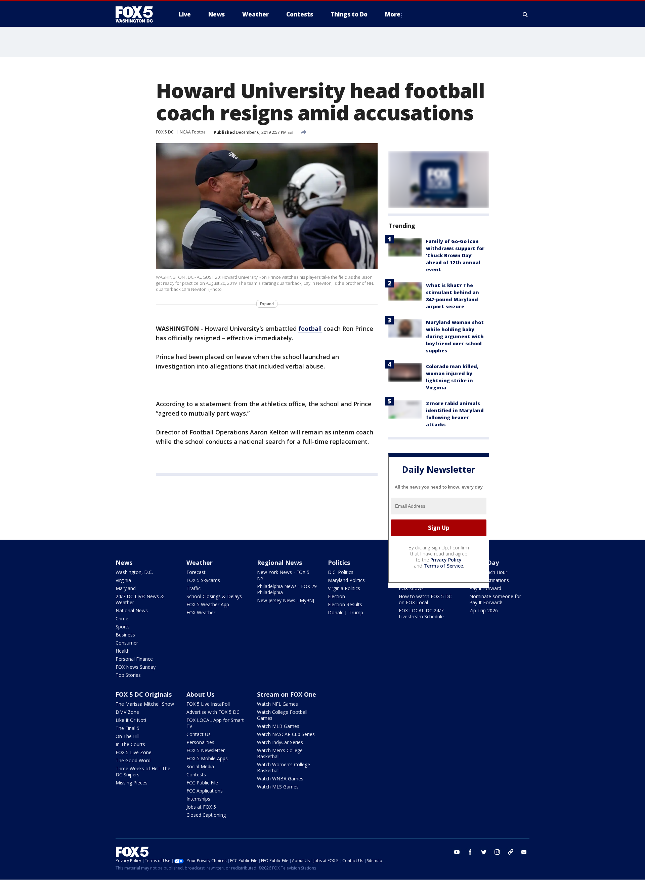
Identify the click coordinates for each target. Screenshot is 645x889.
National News (132, 610)
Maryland (126, 588)
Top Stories (128, 675)
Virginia (123, 580)
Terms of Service (443, 566)
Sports (123, 626)
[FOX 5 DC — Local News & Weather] (138, 14)
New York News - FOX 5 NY (283, 575)
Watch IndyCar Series (280, 742)
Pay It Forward (485, 588)
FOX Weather (200, 612)
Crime (122, 618)
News (124, 562)
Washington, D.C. (134, 572)
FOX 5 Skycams (203, 580)
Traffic (193, 588)
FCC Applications (204, 790)
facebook (470, 852)
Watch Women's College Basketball (283, 767)
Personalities (200, 742)
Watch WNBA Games (280, 778)
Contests (196, 774)
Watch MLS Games (278, 786)
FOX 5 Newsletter (205, 750)
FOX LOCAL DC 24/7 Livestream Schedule (421, 613)
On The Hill (127, 736)
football (310, 328)
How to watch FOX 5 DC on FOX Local (425, 599)
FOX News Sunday (136, 667)
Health (123, 651)
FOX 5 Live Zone (134, 752)
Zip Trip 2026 (483, 610)
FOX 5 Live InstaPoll (208, 704)
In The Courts (130, 744)
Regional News (279, 562)
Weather (199, 562)
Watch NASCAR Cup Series (286, 734)
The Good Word (133, 760)
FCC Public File (202, 782)
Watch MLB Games (278, 726)
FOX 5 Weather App (207, 604)
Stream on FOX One (286, 694)
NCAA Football (194, 132)
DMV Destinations (489, 580)
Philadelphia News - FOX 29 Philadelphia (287, 589)
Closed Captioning (206, 815)
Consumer (127, 643)
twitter (483, 852)
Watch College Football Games (282, 715)
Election (336, 596)
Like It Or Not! (131, 720)
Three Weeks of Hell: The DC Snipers (143, 771)
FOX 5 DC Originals (144, 694)
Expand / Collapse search (525, 14)
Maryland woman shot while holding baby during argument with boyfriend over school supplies (455, 336)
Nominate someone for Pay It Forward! (495, 599)
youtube (457, 852)
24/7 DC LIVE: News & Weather (140, 599)
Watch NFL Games (277, 704)
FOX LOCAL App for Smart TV (215, 723)
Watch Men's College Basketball (280, 753)
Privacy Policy (446, 559)
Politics (339, 562)
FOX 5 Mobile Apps (207, 758)
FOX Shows (411, 588)
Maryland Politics (346, 580)
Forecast (196, 572)
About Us (200, 694)
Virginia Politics (344, 588)
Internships (198, 799)
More (392, 14)
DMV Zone (127, 712)
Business (125, 634)
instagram (497, 852)
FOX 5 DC (165, 132)
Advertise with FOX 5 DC (213, 712)
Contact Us (198, 734)
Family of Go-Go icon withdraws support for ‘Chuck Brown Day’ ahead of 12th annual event (455, 255)
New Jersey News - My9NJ (285, 600)
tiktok (510, 852)
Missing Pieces (131, 782)
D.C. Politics (340, 572)
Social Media (200, 766)
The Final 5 (127, 728)
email (524, 852)
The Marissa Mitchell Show (145, 704)
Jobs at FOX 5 (201, 807)
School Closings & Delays (214, 596)
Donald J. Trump (345, 612)
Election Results (345, 604)
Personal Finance (134, 659)
